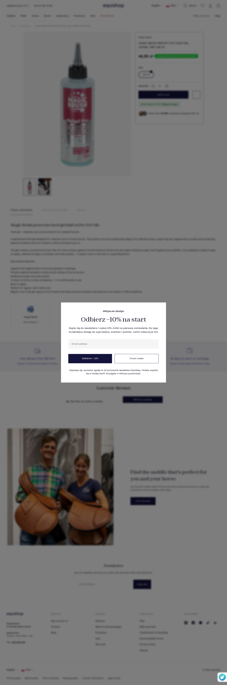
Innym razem (137, 358)
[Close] (162, 307)
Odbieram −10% (90, 358)
